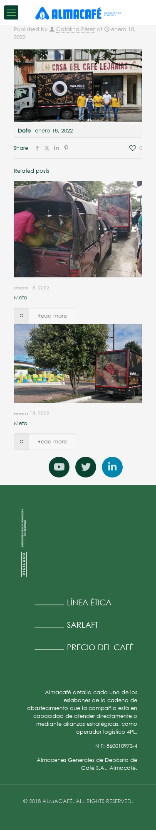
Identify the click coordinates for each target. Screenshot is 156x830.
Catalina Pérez (75, 29)
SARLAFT (82, 624)
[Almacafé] (78, 12)
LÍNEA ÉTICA (89, 602)
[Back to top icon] (139, 813)
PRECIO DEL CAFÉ (100, 647)
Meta (20, 297)
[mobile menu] (11, 12)
